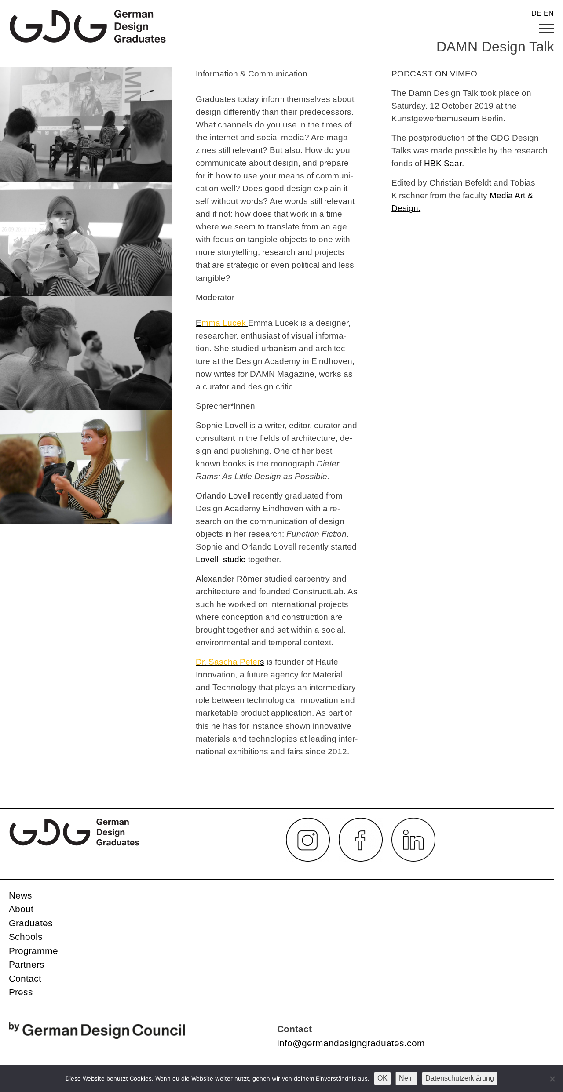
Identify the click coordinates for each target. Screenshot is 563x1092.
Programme (33, 951)
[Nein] (552, 1078)
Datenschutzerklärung (459, 1078)
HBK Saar (443, 163)
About (21, 909)
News (20, 895)
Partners (26, 964)
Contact (25, 978)
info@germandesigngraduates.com (351, 1043)
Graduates (31, 923)
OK (382, 1078)
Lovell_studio (221, 559)
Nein (406, 1078)
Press (21, 992)
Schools (26, 937)
